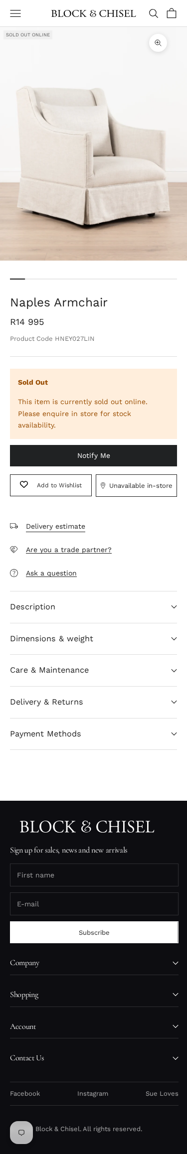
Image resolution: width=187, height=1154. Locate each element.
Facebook (25, 1093)
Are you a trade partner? (69, 550)
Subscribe (94, 932)
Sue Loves (162, 1093)
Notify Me (93, 455)
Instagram (92, 1093)
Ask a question (51, 573)
